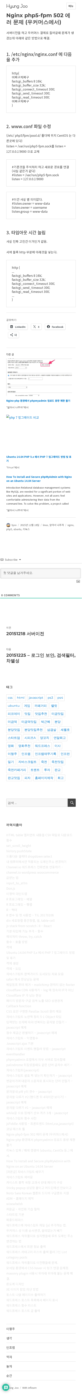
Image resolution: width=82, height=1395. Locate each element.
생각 (9, 1338)
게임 (27, 706)
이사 (58, 746)
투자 (47, 770)
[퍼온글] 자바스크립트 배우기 (25, 1171)
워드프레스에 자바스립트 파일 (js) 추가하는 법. (36, 1225)
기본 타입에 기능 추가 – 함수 (24, 931)
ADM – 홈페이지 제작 (20, 1198)
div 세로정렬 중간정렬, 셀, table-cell (30, 920)
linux (45, 525)
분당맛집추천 (33, 730)
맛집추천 (41, 714)
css (10, 698)
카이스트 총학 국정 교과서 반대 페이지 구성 (34, 1182)
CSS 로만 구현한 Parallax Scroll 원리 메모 (34, 1011)
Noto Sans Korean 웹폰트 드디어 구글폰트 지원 (37, 1193)
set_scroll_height (18, 845)
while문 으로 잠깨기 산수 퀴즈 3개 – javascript (37, 1113)
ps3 (50, 698)
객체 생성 (12, 963)
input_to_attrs (16, 883)
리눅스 (26, 529)
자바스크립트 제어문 (19, 1177)
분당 (58, 722)
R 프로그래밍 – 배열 (19, 899)
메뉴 (71, 5)
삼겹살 (51, 730)
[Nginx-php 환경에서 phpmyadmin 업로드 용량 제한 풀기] (39, 377)
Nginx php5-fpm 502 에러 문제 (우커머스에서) (37, 1134)
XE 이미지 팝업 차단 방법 (22, 1289)
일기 (11, 762)
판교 (58, 770)
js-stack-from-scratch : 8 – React (29, 925)
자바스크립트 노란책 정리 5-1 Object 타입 (34, 1016)
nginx (70, 525)
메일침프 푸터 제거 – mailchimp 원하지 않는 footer (40, 984)
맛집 (27, 714)
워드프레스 (42, 746)
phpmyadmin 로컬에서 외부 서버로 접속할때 (35, 1059)
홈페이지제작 (44, 778)
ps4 (60, 698)
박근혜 (45, 722)
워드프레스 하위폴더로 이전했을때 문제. (32, 1262)
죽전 (44, 762)
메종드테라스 (14, 1219)
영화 (11, 746)
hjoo (14, 525)
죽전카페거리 (17, 770)
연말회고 (60, 738)
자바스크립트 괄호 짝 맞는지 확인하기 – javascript (39, 1075)
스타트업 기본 (15, 1214)
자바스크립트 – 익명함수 (22, 1038)
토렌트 (35, 770)
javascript (36, 698)
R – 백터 (11, 909)
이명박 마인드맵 (16, 893)
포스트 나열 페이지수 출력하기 (26, 1294)
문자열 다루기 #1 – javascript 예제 (29, 1107)
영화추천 (24, 746)
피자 (27, 778)
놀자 (9, 1366)
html (20, 698)
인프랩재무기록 (45, 754)
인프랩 (26, 754)
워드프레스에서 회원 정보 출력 (26, 1246)
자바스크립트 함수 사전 (21, 1118)
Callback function (18, 1006)
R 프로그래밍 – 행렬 (19, 904)
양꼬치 (44, 738)
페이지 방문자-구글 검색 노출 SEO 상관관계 (34, 1000)
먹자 (9, 1357)
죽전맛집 (57, 762)
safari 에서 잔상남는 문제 (22, 979)
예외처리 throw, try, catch (24, 936)
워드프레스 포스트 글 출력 (23, 1310)
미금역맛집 (29, 722)
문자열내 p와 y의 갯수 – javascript (29, 1091)
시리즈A (30, 738)
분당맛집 (14, 730)
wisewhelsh (14, 1203)
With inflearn (29, 1387)
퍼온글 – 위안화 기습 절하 (23, 1209)
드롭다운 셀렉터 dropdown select (29, 856)
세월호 (65, 730)
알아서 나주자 (56, 525)
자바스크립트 (27, 762)
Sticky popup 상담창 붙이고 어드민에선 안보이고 (39, 1187)
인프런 (65, 754)
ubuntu (17, 529)
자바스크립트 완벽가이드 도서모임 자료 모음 (35, 974)
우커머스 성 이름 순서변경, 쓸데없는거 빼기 (34, 1230)
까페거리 (41, 706)
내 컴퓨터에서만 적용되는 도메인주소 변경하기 (36, 861)
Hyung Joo (17, 6)
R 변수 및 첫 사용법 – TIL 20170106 (30, 915)
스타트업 (14, 738)
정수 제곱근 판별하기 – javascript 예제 (31, 1032)
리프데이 (14, 714)
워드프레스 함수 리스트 (21, 1305)
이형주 (12, 754)
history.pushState (19, 851)
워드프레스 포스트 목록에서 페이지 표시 (32, 1300)
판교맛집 (14, 778)
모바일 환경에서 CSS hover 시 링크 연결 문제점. (37, 1268)
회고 (61, 778)
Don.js (10, 888)
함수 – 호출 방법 (16, 941)
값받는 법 (12, 877)
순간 (9, 1375)
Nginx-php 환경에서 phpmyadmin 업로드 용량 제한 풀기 (38, 400)
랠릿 (54, 706)
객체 (9, 947)
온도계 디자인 (15, 1284)
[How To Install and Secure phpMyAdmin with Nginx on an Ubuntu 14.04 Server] (39, 493)
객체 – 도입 (13, 968)
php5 (9, 529)
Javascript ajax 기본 (20, 1043)
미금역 (12, 722)
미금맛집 (57, 714)
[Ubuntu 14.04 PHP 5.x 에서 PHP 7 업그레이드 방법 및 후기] (39, 433)
